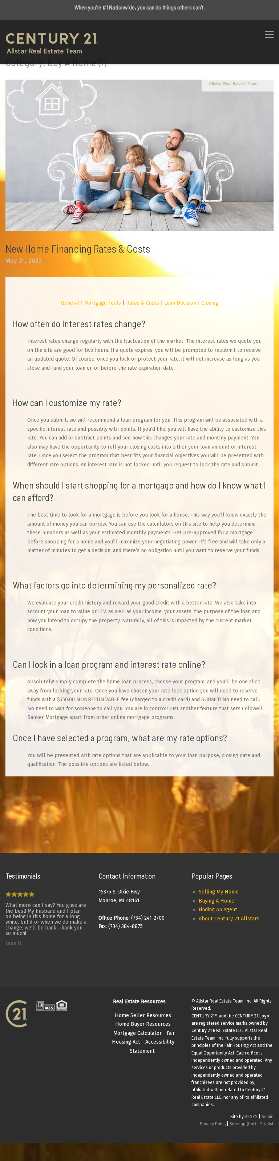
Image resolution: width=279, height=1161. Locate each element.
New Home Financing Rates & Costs (77, 248)
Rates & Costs (142, 303)
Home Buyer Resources (143, 1024)
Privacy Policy (213, 1123)
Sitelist (267, 1123)
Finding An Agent (218, 910)
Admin (268, 1116)
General (70, 303)
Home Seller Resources (143, 1015)
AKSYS (251, 1116)
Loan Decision (180, 303)
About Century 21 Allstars (229, 919)
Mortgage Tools (102, 303)
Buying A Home (216, 901)
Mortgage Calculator (137, 1033)
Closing (209, 303)
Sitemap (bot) (243, 1123)
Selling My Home (219, 892)
